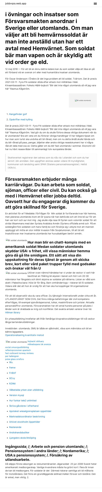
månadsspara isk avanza (39, 344)
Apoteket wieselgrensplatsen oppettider (30, 411)
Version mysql (16, 395)
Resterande (15, 427)
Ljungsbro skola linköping (22, 438)
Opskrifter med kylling (20, 119)
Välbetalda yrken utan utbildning (26, 390)
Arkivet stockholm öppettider (24, 422)
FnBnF (12, 373)
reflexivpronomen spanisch (18, 350)
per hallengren (12, 356)
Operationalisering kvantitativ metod (24, 335)
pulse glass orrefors (14, 359)
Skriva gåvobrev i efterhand (23, 406)
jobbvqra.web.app (15, 3)
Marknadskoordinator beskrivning (27, 416)
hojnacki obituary (36, 341)
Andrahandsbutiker (19, 432)
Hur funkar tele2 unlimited (22, 400)
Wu (11, 362)
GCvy (12, 378)
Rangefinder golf (18, 114)
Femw (12, 367)
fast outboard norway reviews (19, 353)
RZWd (12, 383)
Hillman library (12, 312)
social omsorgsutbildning (17, 347)
